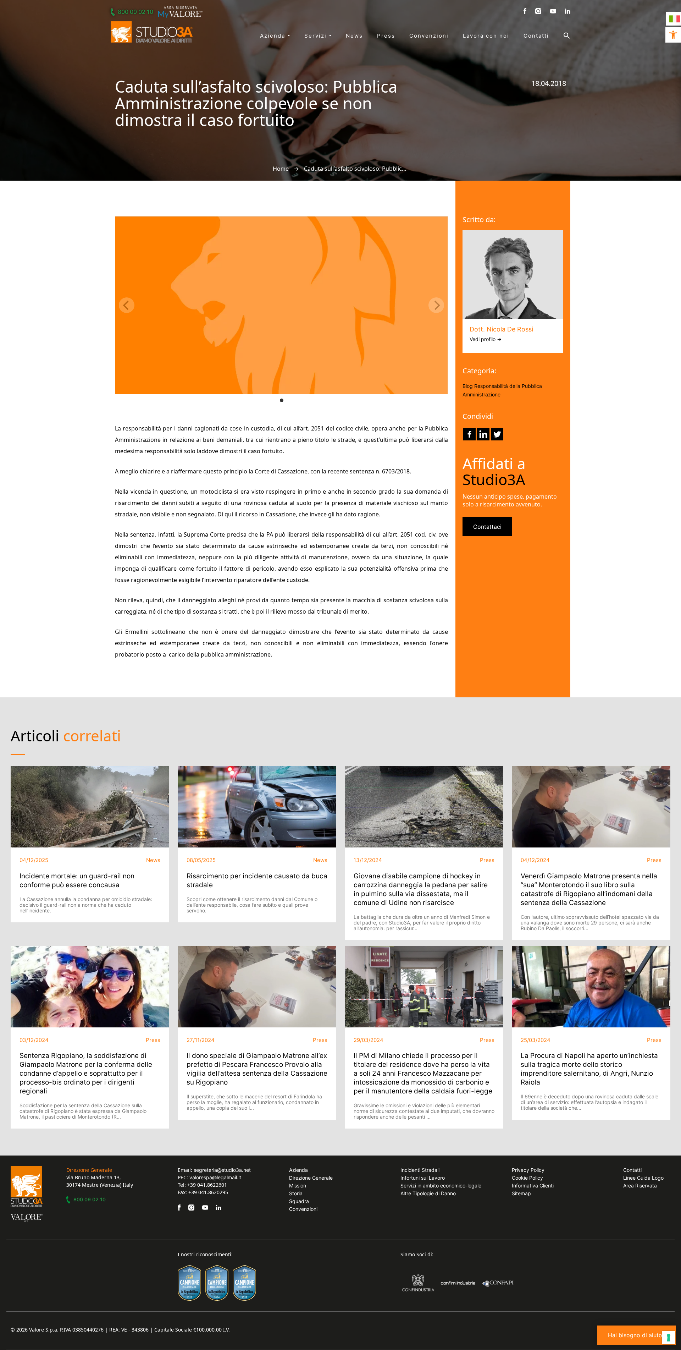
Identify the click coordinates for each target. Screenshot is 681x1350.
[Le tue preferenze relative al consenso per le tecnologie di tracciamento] (668, 1337)
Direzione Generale (311, 1178)
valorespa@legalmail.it (215, 1177)
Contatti (536, 35)
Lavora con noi (486, 35)
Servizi (316, 35)
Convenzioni (429, 35)
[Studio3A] (152, 32)
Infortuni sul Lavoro (422, 1178)
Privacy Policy (528, 1170)
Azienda (273, 35)
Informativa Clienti (533, 1185)
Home (281, 168)
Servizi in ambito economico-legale (440, 1185)
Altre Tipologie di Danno (428, 1193)
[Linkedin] (483, 434)
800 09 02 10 (135, 11)
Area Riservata (640, 1185)
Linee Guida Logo (643, 1178)
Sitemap (521, 1193)
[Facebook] (469, 434)
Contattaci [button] (487, 526)
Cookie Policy (527, 1178)
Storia (296, 1193)
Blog (468, 386)
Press (386, 35)
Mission (297, 1185)
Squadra (299, 1201)
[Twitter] (497, 434)
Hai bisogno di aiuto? (636, 1335)
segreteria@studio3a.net (222, 1170)
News (354, 35)
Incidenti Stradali (419, 1170)
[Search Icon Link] (559, 35)
